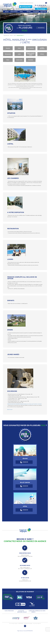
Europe (11, 35)
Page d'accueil (6, 35)
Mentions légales (22, 612)
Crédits (33, 612)
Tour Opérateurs (9, 610)
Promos (29, 11)
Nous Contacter (41, 8)
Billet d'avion (14, 11)
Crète (15, 35)
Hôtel (21, 11)
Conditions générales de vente (37, 610)
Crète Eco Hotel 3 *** (20, 35)
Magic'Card (43, 11)
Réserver (25, 462)
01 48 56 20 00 (41, 5)
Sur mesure (36, 11)
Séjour (6, 11)
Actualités (21, 610)
